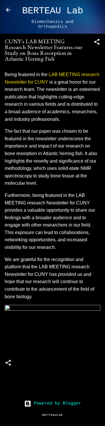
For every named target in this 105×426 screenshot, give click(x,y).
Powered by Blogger (56, 403)
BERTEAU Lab (52, 11)
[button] (96, 43)
